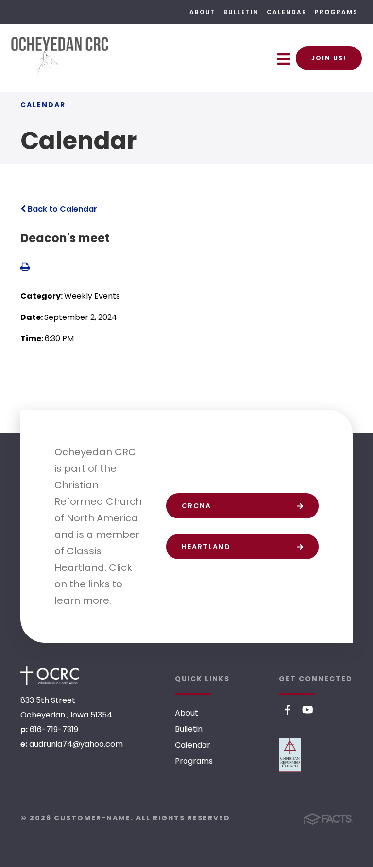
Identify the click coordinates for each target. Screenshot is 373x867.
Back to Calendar (61, 209)
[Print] (25, 267)
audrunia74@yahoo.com (76, 744)
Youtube (307, 710)
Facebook (288, 710)
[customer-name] (49, 675)
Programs (336, 12)
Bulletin (241, 12)
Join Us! (328, 58)
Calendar (287, 12)
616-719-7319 (54, 729)
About (202, 12)
